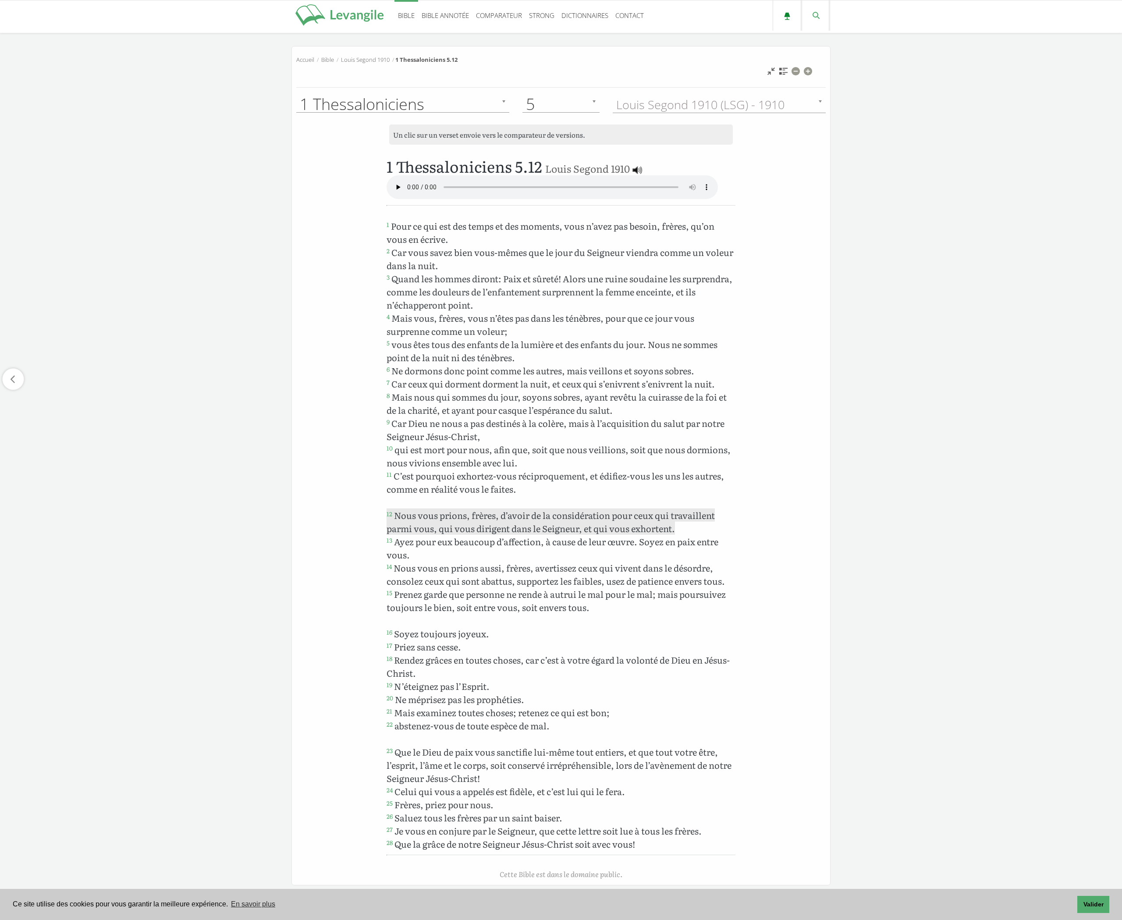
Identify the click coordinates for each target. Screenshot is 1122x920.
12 (389, 513)
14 (389, 566)
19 (389, 684)
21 (389, 711)
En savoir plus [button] (253, 904)
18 (389, 658)
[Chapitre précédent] (13, 379)
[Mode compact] (771, 73)
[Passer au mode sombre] (787, 15)
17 (389, 645)
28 (390, 842)
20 (390, 697)
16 (389, 632)
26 (390, 816)
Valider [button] (1093, 904)
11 (389, 474)
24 (390, 789)
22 (390, 724)
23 (390, 750)
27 (390, 829)
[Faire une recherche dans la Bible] (815, 15)
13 (389, 540)
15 (389, 592)
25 (390, 803)
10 (390, 448)
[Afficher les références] (783, 73)
